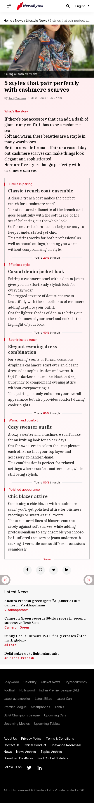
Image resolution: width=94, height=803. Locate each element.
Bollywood (11, 682)
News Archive (26, 751)
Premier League (15, 707)
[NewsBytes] (30, 6)
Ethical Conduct (35, 745)
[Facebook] (27, 570)
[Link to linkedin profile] (39, 768)
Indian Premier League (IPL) (59, 690)
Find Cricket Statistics (53, 758)
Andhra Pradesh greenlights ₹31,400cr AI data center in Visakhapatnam (42, 603)
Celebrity (30, 682)
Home (8, 20)
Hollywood (27, 690)
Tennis (59, 707)
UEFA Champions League (22, 715)
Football (9, 690)
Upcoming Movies (17, 723)
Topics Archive (51, 751)
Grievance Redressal (65, 745)
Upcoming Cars (55, 715)
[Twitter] (53, 570)
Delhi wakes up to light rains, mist (31, 653)
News (19, 20)
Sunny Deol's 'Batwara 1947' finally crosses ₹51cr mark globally (45, 638)
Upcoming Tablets (47, 723)
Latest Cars (65, 698)
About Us (10, 738)
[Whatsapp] (40, 570)
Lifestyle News (36, 20)
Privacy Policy (31, 738)
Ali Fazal (10, 645)
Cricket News (50, 682)
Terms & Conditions (60, 738)
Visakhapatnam (16, 610)
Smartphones (40, 707)
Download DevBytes (18, 758)
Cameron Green (16, 627)
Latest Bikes (43, 698)
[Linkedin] (66, 570)
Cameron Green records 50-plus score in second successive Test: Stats (44, 620)
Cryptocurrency (75, 682)
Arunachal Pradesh (19, 658)
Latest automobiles (17, 698)
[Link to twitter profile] (29, 768)
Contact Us (11, 745)
